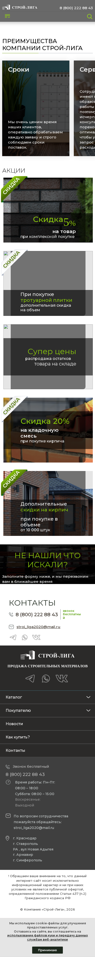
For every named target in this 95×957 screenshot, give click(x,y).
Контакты (15, 750)
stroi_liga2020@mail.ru (38, 626)
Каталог (14, 697)
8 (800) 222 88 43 (76, 8)
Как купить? (18, 737)
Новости (14, 724)
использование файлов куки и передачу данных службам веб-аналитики (47, 937)
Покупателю (18, 710)
